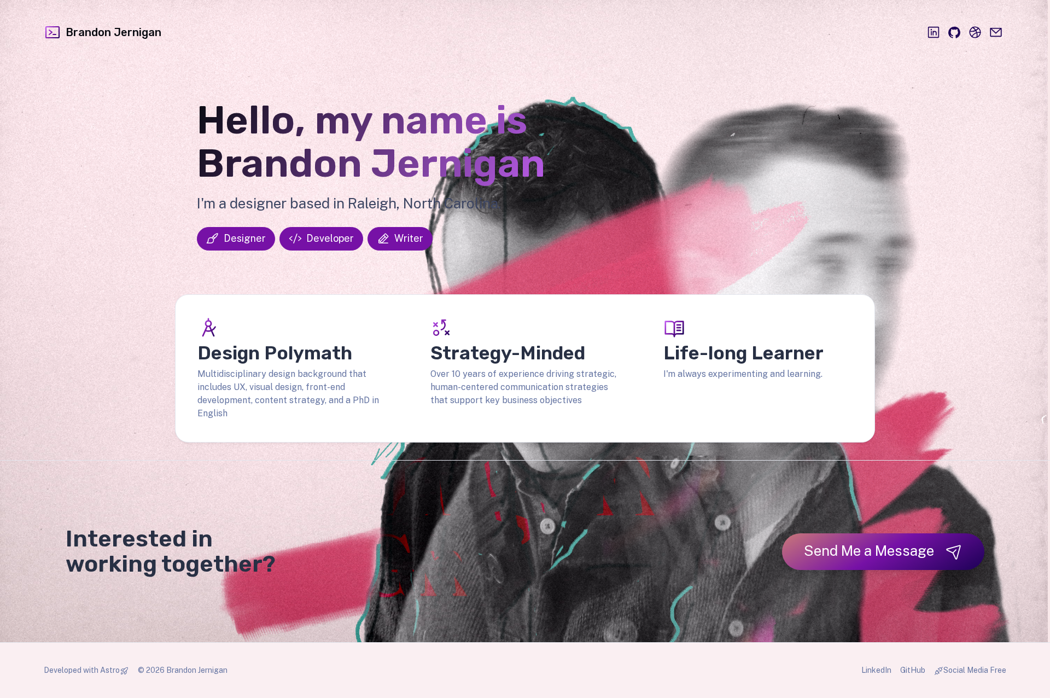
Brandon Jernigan (113, 32)
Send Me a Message (869, 550)
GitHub (912, 670)
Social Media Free (974, 670)
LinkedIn (876, 670)
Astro (110, 670)
